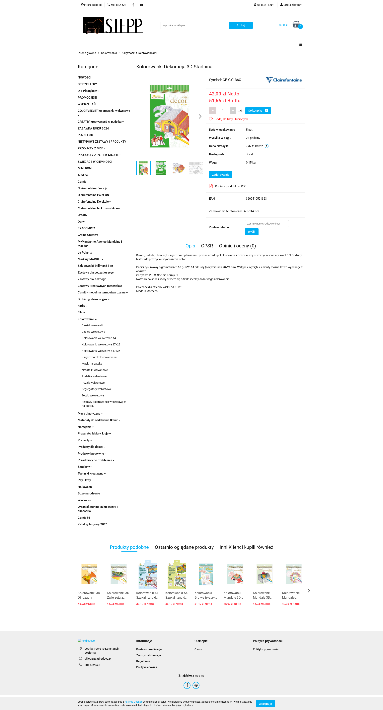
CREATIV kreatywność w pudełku (100, 122)
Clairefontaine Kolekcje (94, 201)
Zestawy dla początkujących (96, 272)
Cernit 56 (84, 518)
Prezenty (84, 440)
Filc (80, 312)
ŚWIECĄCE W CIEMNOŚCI (95, 162)
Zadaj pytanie (220, 174)
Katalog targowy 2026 (93, 524)
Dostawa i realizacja (149, 649)
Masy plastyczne (89, 413)
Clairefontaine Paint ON (93, 195)
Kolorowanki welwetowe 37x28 (101, 344)
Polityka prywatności (266, 649)
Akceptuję (265, 703)
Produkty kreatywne (91, 453)
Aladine (83, 175)
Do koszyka (255, 110)
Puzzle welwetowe (93, 382)
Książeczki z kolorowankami (99, 357)
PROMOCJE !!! (87, 97)
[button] (144, 641)
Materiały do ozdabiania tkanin (98, 420)
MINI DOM (85, 168)
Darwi (81, 222)
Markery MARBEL (90, 259)
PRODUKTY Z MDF (91, 148)
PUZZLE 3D (85, 135)
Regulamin (143, 661)
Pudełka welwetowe (94, 376)
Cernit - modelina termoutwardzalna (102, 292)
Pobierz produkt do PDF (230, 186)
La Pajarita (85, 252)
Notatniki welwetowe (95, 370)
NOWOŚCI (84, 77)
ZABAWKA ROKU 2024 (93, 128)
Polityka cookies (146, 667)
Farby (82, 306)
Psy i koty (84, 480)
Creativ (82, 215)
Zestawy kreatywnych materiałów (100, 286)
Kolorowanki (86, 319)
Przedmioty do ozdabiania (95, 460)
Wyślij (252, 231)
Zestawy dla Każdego (92, 279)
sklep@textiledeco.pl (98, 658)
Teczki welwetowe (93, 395)
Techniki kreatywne (91, 473)
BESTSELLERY (87, 84)
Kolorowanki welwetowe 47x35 (101, 350)
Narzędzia (85, 427)
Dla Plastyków (88, 91)
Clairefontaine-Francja (92, 188)
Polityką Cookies (133, 701)
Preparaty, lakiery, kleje (93, 433)
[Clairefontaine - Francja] (284, 79)
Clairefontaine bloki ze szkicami (99, 208)
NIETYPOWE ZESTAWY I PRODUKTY (102, 141)
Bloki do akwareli (92, 325)
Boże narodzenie (89, 493)
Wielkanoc (85, 500)
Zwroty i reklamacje (148, 655)
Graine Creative (88, 235)
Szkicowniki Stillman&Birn (95, 266)
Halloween (85, 487)
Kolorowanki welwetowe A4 (99, 338)
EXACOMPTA (87, 228)
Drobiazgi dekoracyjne (93, 299)
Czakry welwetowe (93, 331)
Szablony (84, 467)
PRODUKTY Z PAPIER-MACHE (98, 155)
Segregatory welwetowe (97, 389)
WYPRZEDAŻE (87, 104)
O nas (198, 649)
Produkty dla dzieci (91, 447)
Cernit (82, 181)
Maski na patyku (92, 363)
